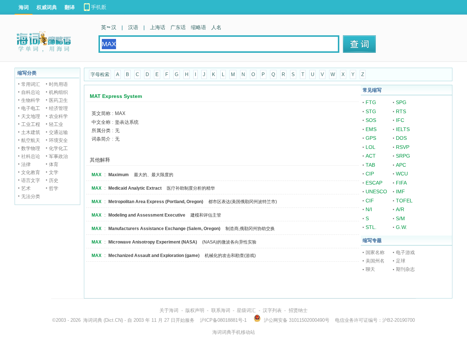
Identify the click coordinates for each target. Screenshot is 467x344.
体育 (53, 164)
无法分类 (30, 196)
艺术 (26, 188)
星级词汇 (246, 310)
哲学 (53, 188)
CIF (370, 200)
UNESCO (376, 191)
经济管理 (58, 108)
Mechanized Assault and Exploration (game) (154, 255)
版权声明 (194, 310)
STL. (371, 227)
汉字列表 (272, 310)
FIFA (401, 183)
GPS (371, 138)
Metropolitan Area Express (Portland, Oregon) (155, 201)
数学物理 (30, 148)
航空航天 (30, 140)
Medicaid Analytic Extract (135, 188)
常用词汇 (30, 84)
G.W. (401, 227)
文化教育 (30, 172)
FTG (371, 102)
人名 (216, 27)
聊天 (370, 269)
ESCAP (374, 183)
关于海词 (168, 310)
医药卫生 (58, 100)
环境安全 (58, 140)
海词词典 (92, 320)
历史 (53, 180)
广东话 (178, 27)
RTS (401, 111)
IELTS (403, 129)
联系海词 (220, 310)
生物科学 (30, 100)
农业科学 (58, 116)
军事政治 (58, 156)
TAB (370, 165)
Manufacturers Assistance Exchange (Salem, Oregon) (164, 228)
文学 (53, 172)
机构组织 (58, 92)
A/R (400, 209)
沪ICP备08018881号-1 (223, 320)
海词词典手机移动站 (233, 332)
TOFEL (404, 200)
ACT (371, 156)
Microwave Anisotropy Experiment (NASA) (152, 242)
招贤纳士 (298, 310)
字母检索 (99, 74)
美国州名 (375, 261)
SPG (401, 102)
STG (371, 111)
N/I (369, 209)
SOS (371, 120)
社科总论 (30, 156)
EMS (371, 129)
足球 (400, 261)
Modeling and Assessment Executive (146, 215)
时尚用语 (58, 84)
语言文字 (30, 180)
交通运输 (58, 132)
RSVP (402, 147)
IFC (400, 120)
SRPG (403, 156)
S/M (400, 218)
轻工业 (56, 124)
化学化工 (58, 148)
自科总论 (30, 92)
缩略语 (198, 27)
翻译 (70, 7)
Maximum (118, 174)
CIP (370, 174)
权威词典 (46, 7)
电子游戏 (405, 252)
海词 (24, 7)
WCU (402, 174)
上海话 (157, 27)
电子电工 (30, 108)
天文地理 (30, 116)
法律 (26, 164)
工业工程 (30, 124)
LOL (370, 147)
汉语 (133, 27)
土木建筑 (30, 132)
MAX (96, 174)
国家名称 (375, 252)
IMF (400, 191)
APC (401, 165)
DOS (401, 138)
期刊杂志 (405, 269)
